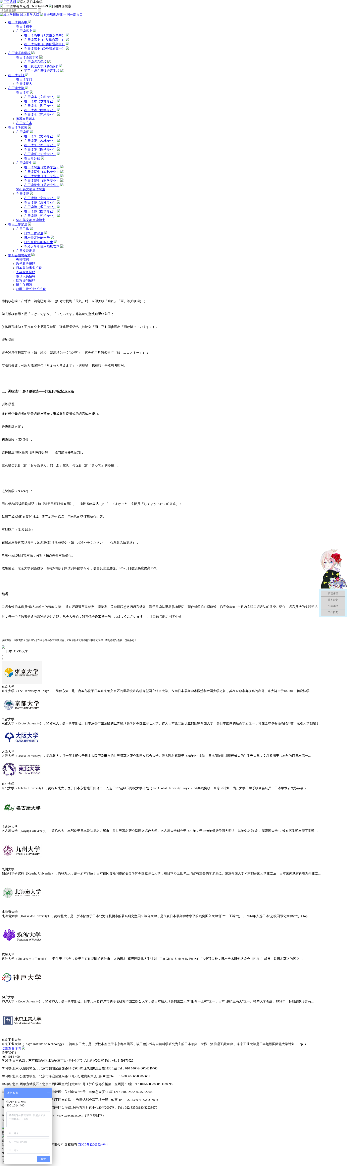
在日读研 (22, 132)
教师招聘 (22, 259)
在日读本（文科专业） (40, 97)
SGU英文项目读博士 (30, 220)
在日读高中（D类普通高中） (44, 48)
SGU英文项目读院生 (30, 189)
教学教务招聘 (25, 263)
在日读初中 (24, 26)
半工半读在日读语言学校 (41, 70)
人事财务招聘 (25, 272)
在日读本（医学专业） (40, 110)
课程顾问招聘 (25, 280)
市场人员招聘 (25, 276)
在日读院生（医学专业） (41, 180)
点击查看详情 (11, 1048)
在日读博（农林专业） (40, 202)
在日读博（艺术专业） (40, 215)
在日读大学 (16, 88)
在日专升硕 (32, 158)
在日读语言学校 (19, 53)
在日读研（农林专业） (40, 140)
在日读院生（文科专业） (41, 167)
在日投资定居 (25, 250)
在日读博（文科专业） (40, 198)
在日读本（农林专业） (40, 101)
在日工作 (22, 229)
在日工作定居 (18, 224)
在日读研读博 (18, 127)
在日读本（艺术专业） (40, 114)
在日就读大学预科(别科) (41, 66)
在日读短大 (24, 83)
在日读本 (22, 92)
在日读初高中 (18, 22)
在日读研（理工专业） (40, 145)
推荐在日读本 (25, 119)
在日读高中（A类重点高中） (44, 35)
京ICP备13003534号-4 (93, 1144)
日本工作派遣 (33, 233)
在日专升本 (24, 123)
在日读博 (22, 193)
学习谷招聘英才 (19, 255)
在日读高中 (24, 31)
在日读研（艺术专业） (40, 154)
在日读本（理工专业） (40, 105)
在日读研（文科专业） (40, 136)
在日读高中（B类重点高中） (44, 39)
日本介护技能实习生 (38, 242)
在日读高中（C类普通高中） (44, 44)
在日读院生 (24, 163)
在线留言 (23, 1052)
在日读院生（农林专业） (41, 171)
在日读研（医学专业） (40, 149)
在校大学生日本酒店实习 (41, 246)
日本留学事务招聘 (29, 268)
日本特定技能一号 (37, 237)
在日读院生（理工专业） (41, 176)
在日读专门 (16, 75)
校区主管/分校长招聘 (31, 289)
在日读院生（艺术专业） (41, 185)
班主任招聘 (24, 284)
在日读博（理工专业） (40, 207)
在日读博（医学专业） (40, 211)
